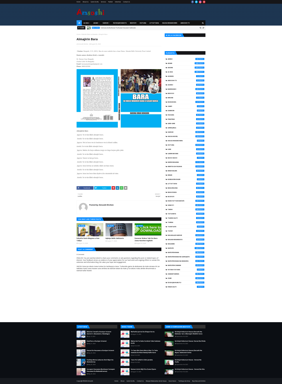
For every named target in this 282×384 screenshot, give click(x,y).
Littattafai (183, 184)
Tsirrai (183, 222)
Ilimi (183, 149)
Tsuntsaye (183, 227)
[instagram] (200, 1)
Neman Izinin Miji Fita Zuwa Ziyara (143, 369)
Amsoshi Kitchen (83, 44)
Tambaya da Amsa (184, 381)
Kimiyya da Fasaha (183, 166)
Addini (183, 68)
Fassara (183, 115)
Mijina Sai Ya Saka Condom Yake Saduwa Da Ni (145, 342)
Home (78, 2)
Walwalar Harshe (183, 235)
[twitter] (196, 1)
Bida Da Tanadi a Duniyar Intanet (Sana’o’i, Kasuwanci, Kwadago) (99, 333)
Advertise (118, 2)
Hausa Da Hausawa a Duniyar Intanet (100, 350)
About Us (85, 2)
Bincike (183, 98)
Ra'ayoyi (183, 197)
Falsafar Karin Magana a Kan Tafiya (88, 239)
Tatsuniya (183, 214)
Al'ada (183, 72)
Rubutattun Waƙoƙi (183, 201)
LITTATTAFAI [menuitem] (154, 23)
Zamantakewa (183, 274)
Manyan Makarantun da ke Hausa (156, 381)
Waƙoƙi (183, 248)
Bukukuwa (183, 102)
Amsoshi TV (183, 80)
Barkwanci (183, 89)
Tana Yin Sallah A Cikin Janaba (142, 360)
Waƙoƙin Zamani (183, 265)
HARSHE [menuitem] (105, 23)
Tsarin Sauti (183, 218)
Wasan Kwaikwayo (183, 239)
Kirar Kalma (183, 171)
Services (103, 2)
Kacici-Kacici (183, 158)
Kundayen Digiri (183, 179)
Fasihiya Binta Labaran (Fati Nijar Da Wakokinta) (100, 361)
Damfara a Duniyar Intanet (97, 341)
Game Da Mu (95, 2)
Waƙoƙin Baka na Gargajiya (183, 257)
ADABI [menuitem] (95, 23)
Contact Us (126, 2)
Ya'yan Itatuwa (183, 270)
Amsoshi (90, 381)
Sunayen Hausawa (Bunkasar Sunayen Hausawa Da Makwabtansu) (101, 370)
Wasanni (183, 244)
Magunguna (183, 188)
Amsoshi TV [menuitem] (185, 23)
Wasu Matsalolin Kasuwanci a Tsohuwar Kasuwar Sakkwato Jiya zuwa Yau (125, 29)
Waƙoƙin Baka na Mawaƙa (89, 34)
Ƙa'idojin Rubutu (183, 282)
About (122, 381)
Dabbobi (183, 111)
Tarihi (183, 209)
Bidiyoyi (183, 93)
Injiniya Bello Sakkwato (115, 238)
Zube (183, 278)
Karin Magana (183, 162)
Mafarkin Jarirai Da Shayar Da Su (143, 332)
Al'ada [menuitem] (86, 23)
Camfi (183, 106)
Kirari (183, 175)
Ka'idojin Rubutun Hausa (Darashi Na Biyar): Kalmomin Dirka (188, 351)
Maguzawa (183, 192)
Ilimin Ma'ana (183, 154)
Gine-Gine (183, 123)
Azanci (183, 85)
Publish (110, 2)
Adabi (183, 63)
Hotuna (183, 145)
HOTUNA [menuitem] (143, 23)
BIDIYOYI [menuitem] (133, 23)
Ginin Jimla (183, 128)
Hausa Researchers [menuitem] (169, 23)
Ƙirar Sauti (183, 287)
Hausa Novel (183, 136)
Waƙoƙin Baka (183, 252)
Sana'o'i (183, 205)
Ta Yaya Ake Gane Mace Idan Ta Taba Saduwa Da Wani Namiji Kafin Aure (144, 351)
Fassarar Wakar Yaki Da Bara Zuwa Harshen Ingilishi (146, 239)
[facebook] (192, 1)
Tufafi (183, 231)
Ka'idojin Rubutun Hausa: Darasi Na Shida (190, 341)
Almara (183, 76)
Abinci (183, 59)
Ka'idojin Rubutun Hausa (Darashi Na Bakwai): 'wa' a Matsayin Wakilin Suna (188, 333)
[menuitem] (79, 23)
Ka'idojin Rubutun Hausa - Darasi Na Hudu (188, 361)
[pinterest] (204, 1)
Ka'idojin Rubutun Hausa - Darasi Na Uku (190, 369)
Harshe (183, 132)
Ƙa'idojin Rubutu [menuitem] (120, 23)
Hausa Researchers (183, 141)
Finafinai (183, 119)
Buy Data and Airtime (198, 381)
